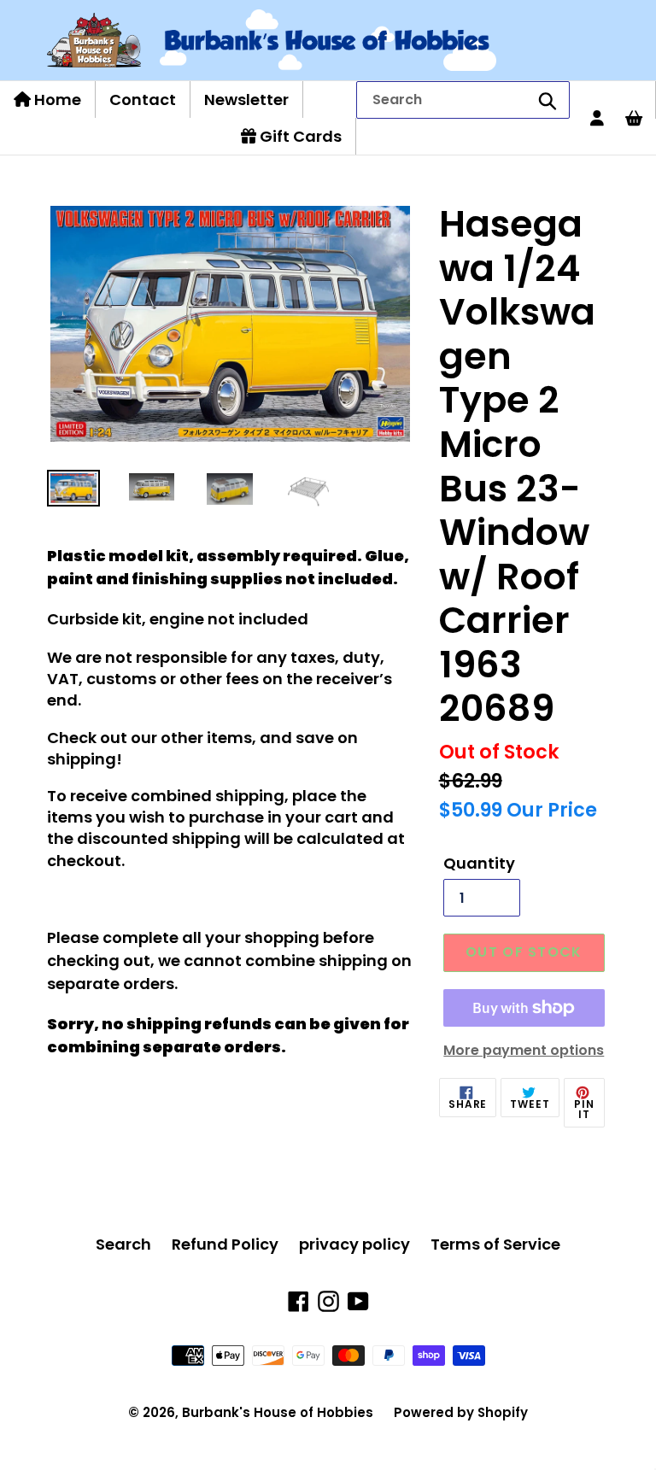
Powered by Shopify (461, 1412)
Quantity (479, 863)
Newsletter (246, 99)
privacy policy (354, 1244)
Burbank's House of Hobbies (277, 1412)
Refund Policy (225, 1244)
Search (123, 1244)
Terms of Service (495, 1244)
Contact (142, 99)
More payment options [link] (523, 1050)
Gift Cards (299, 136)
